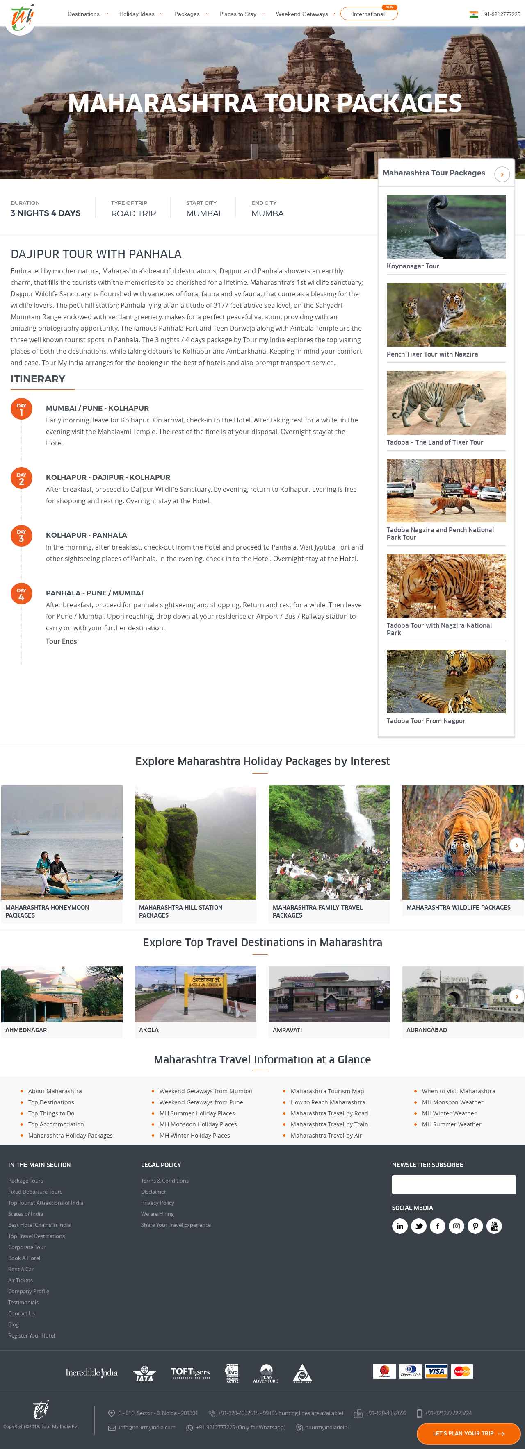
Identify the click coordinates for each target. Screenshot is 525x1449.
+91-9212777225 (501, 14)
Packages (187, 14)
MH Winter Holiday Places (195, 1135)
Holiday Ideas (137, 14)
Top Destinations (51, 1102)
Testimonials (23, 1302)
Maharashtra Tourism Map (327, 1091)
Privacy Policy (157, 1202)
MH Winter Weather (449, 1113)
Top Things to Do (51, 1113)
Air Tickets (20, 1280)
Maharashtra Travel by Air (326, 1135)
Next (502, 174)
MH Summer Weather (452, 1124)
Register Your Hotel (31, 1335)
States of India (25, 1213)
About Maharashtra (55, 1091)
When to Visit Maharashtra (458, 1091)
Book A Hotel (24, 1258)
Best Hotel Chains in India (39, 1225)
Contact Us (21, 1313)
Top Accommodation (56, 1124)
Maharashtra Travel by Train (329, 1124)
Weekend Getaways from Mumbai (206, 1091)
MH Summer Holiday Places (197, 1113)
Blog (13, 1324)
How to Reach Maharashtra (328, 1102)
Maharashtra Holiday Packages (70, 1135)
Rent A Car (21, 1269)
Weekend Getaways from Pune (201, 1102)
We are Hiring (157, 1213)
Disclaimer (153, 1191)
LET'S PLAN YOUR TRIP (463, 1434)
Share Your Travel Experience (176, 1225)
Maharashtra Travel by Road (329, 1113)
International (368, 14)
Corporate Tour (27, 1247)
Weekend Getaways (302, 14)
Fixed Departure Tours (35, 1191)
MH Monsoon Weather (453, 1102)
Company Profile (28, 1291)
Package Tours (25, 1180)
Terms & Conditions (165, 1180)
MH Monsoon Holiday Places (198, 1124)
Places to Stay (237, 14)
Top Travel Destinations (36, 1236)
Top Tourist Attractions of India (45, 1202)
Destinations (84, 14)
